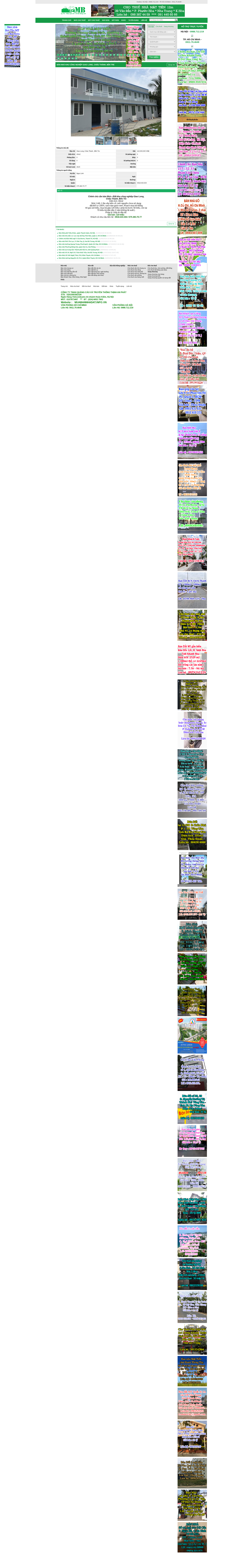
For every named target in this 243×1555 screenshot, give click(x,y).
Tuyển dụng (133, 20)
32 (73, 58)
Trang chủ (66, 20)
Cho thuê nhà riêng (134, 270)
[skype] (192, 35)
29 (62, 58)
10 (82, 55)
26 (139, 55)
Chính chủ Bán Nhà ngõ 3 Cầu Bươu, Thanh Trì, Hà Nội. (78, 239)
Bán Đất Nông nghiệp (117, 266)
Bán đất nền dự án (94, 268)
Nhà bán (105, 20)
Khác (123, 20)
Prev (57, 41)
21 (121, 55)
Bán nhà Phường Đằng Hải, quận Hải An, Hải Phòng (77, 247)
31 (69, 58)
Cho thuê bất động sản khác (157, 270)
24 (132, 55)
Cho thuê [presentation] (159, 26)
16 (103, 55)
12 (89, 55)
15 (100, 55)
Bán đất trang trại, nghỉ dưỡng (98, 272)
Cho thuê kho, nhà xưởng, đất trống (160, 268)
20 (118, 55)
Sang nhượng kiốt (154, 276)
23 (128, 55)
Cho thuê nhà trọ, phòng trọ (137, 273)
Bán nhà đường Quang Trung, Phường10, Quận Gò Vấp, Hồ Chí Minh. (83, 244)
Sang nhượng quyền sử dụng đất (159, 278)
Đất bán (115, 20)
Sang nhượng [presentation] (169, 26)
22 (125, 55)
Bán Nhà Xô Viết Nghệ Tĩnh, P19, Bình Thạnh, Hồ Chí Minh (79, 255)
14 (96, 55)
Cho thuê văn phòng (135, 275)
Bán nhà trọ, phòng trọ (68, 275)
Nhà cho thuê (80, 20)
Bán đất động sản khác (96, 275)
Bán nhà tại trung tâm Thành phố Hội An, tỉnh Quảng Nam (79, 250)
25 (135, 55)
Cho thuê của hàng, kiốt (136, 277)
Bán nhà (64, 266)
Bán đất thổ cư (93, 270)
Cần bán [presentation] (151, 27)
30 (65, 58)
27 (142, 55)
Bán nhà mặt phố (67, 273)
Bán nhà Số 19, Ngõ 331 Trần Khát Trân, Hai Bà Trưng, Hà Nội (81, 252)
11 (86, 55)
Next (143, 41)
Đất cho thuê (94, 20)
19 (114, 55)
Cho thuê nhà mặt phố (135, 272)
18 (111, 55)
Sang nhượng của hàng (156, 274)
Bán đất (91, 266)
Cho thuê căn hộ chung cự (137, 268)
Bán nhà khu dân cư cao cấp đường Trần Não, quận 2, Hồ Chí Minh (82, 236)
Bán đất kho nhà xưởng (96, 273)
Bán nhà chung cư (67, 268)
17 (107, 55)
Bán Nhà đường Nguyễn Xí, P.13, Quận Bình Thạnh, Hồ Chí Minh (81, 258)
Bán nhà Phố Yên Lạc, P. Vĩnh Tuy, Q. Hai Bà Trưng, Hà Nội (79, 241)
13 (93, 55)
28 (58, 58)
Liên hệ (144, 20)
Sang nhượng (153, 272)
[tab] (151, 27)
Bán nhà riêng (65, 270)
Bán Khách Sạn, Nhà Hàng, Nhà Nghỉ (74, 277)
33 (76, 58)
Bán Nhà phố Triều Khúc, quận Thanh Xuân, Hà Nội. (77, 233)
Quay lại (171, 65)
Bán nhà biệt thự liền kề (69, 272)
